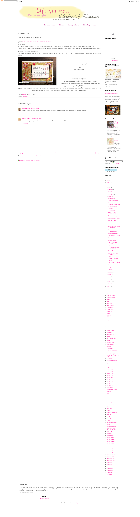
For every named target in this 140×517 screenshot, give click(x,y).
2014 (108, 182)
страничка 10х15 (111, 435)
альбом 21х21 (110, 379)
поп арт (109, 418)
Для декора (109, 328)
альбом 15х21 (110, 371)
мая (109, 279)
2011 (108, 286)
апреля (110, 281)
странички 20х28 (111, 462)
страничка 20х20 (111, 445)
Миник (108, 340)
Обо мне (61, 25)
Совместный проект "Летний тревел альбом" (113, 361)
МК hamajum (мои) (111, 338)
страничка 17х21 (111, 441)
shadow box (109, 315)
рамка (108, 424)
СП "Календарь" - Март (114, 235)
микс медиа (109, 401)
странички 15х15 (111, 458)
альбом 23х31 (110, 381)
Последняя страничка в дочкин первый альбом (114, 203)
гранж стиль (110, 397)
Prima (108, 301)
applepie (108, 313)
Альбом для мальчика (112, 321)
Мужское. (109, 346)
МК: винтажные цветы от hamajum (114, 226)
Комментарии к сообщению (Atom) (35, 155)
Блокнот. (109, 322)
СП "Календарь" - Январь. (43, 41)
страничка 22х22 (111, 451)
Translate (117, 163)
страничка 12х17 (111, 437)
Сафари (110, 260)
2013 (108, 185)
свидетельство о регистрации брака (111, 428)
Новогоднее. (110, 348)
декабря (110, 189)
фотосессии (110, 470)
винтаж (109, 395)
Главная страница (50, 25)
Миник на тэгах (110, 342)
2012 (108, 187)
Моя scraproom (110, 344)
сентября (110, 196)
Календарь (25, 96)
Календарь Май (112, 198)
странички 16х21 (111, 460)
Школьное (109, 364)
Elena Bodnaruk (26, 118)
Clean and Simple (111, 295)
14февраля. (109, 293)
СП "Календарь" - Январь (114, 262)
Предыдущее (98, 153)
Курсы (108, 336)
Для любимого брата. (111, 93)
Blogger (77, 503)
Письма (110, 265)
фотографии (110, 468)
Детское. (109, 326)
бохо (108, 393)
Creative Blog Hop (111, 297)
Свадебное (109, 358)
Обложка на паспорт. (112, 350)
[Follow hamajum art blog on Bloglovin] (111, 171)
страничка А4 (110, 456)
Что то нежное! (116, 139)
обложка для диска (111, 406)
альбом (108, 368)
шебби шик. (109, 474)
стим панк (109, 431)
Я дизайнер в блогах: (89, 25)
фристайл (109, 472)
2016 (108, 178)
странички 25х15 (111, 464)
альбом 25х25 (110, 383)
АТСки (108, 317)
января (110, 283)
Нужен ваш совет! (112, 206)
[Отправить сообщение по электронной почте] (34, 94)
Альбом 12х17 (110, 319)
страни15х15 (110, 433)
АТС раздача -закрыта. (114, 267)
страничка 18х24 (111, 443)
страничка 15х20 (111, 439)
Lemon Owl (109, 299)
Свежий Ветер (111, 251)
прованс (108, 420)
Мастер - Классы (73, 25)
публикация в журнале (112, 422)
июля (109, 274)
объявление (109, 408)
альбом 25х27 (110, 385)
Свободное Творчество (28, 41)
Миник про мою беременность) (112, 212)
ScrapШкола (110, 309)
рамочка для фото (111, 426)
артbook (109, 391)
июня (109, 276)
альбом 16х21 (110, 373)
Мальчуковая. (111, 238)
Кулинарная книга (111, 334)
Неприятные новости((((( (112, 209)
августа (110, 272)
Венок (108, 324)
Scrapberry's (110, 307)
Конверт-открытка (113, 233)
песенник (109, 414)
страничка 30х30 (111, 454)
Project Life (109, 303)
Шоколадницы (110, 366)
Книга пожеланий (111, 330)
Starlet (24, 108)
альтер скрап (110, 387)
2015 (108, 180)
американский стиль (112, 389)
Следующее (21, 153)
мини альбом (110, 403)
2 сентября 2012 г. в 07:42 (32, 108)
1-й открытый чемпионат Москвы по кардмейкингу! (113, 247)
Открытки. (110, 352)
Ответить (25, 113)
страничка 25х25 (111, 452)
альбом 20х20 (110, 377)
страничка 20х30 (111, 447)
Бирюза (110, 269)
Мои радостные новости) (112, 221)
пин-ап (108, 416)
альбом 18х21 (110, 375)
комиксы (109, 399)
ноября (110, 191)
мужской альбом (111, 404)
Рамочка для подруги (113, 216)
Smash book (109, 311)
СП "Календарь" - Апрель (114, 218)
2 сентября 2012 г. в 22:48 (37, 118)
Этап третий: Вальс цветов (113, 253)
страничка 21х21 (111, 449)
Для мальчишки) (112, 240)
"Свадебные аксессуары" (114, 224)
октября (110, 194)
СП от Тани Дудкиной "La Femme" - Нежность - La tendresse (113, 355)
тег (107, 466)
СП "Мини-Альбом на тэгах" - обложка (113, 257)
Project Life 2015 (110, 305)
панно (108, 410)
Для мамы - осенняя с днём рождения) (113, 230)
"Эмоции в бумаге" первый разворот (117, 124)
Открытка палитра (113, 200)
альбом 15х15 (110, 369)
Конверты (109, 332)
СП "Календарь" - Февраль (112, 242)
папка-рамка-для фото (112, 412)
